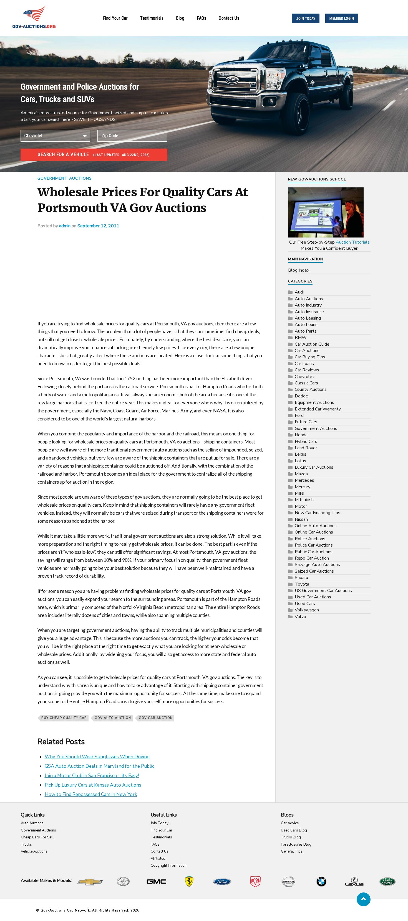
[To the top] (364, 899)
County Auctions (311, 389)
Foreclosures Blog (296, 844)
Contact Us (229, 18)
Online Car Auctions (314, 532)
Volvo (300, 617)
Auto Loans (306, 325)
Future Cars (306, 422)
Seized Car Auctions (314, 571)
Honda (301, 435)
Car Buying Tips (310, 357)
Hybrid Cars (306, 441)
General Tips (292, 851)
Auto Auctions (309, 299)
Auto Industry (308, 305)
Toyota (302, 584)
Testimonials (151, 18)
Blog (180, 18)
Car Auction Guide (312, 344)
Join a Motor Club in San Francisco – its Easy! (92, 775)
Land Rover (306, 448)
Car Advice (290, 823)
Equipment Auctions (314, 402)
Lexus (300, 454)
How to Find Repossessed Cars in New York (91, 794)
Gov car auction (156, 718)
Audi (299, 292)
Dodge (301, 396)
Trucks (26, 844)
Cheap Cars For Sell (37, 837)
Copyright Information (169, 865)
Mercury (302, 487)
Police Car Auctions (314, 545)
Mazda (301, 474)
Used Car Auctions (313, 597)
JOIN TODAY (305, 18)
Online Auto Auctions (316, 526)
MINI (299, 493)
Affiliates (158, 858)
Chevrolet (304, 377)
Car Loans (304, 364)
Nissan (301, 519)
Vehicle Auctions (34, 851)
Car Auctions (307, 351)
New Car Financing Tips (317, 513)
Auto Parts (306, 331)
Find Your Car (115, 18)
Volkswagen (307, 610)
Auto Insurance (309, 312)
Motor (301, 506)
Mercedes (304, 480)
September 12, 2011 (98, 226)
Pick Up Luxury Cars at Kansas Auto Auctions (93, 785)
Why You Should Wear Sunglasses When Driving (97, 757)
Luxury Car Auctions (314, 467)
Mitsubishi (304, 500)
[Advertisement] (150, 279)
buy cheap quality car (64, 718)
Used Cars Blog (294, 830)
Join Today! (160, 823)
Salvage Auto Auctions (317, 565)
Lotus (300, 461)
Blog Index (298, 270)
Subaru (301, 578)
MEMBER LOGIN (341, 18)
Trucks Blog (291, 837)
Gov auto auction (113, 718)
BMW (301, 338)
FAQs (201, 18)
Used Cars (305, 604)
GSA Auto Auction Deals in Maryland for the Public (99, 766)
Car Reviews (307, 370)
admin (64, 226)
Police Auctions (310, 539)
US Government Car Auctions (323, 591)
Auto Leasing (308, 318)
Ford (299, 415)
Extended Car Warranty (318, 409)
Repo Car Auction (312, 558)
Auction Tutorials (353, 242)
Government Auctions (64, 178)
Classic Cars (306, 383)
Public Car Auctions (314, 552)
